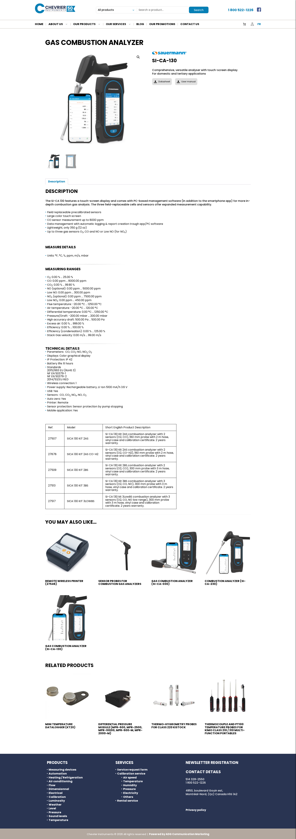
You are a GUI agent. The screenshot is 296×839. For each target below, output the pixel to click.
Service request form (132, 769)
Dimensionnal (59, 789)
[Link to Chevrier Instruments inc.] (55, 8)
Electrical (56, 793)
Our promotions (162, 24)
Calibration (57, 797)
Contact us (189, 24)
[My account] (252, 24)
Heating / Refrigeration (66, 777)
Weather (55, 804)
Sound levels (58, 816)
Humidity (130, 785)
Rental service (127, 800)
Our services (116, 24)
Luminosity (57, 800)
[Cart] (244, 24)
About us (55, 24)
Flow (52, 785)
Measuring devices (62, 769)
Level (52, 808)
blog (140, 24)
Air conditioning (60, 781)
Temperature (58, 820)
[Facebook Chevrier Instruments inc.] (259, 10)
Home (39, 24)
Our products (84, 24)
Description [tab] (56, 181)
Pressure (55, 812)
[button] (138, 57)
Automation (58, 773)
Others (128, 797)
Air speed (130, 777)
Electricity (130, 793)
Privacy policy (196, 810)
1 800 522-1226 (241, 10)
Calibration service (131, 773)
